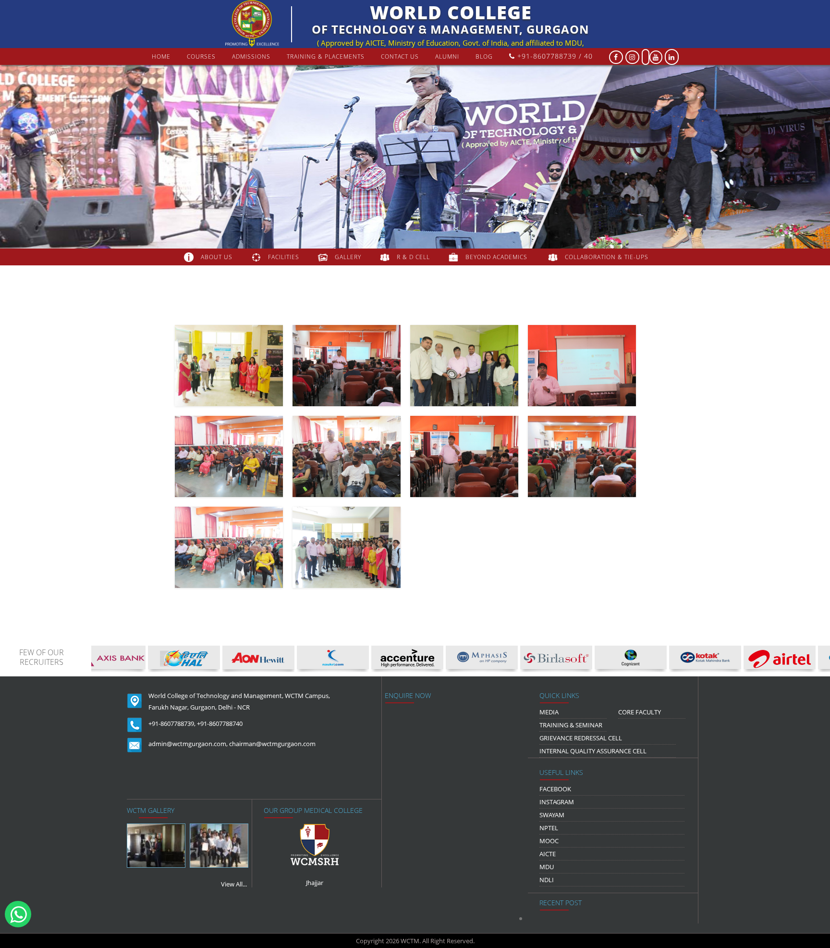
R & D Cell (413, 257)
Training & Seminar (570, 725)
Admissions (251, 56)
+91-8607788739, (171, 723)
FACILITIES (283, 257)
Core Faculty (639, 712)
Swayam (551, 815)
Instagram (556, 802)
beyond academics (497, 257)
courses (201, 56)
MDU (546, 866)
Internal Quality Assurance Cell (593, 751)
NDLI (546, 879)
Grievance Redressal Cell (580, 738)
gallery (348, 257)
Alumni (447, 56)
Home (161, 56)
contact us (400, 56)
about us (216, 257)
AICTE (547, 853)
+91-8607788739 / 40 (554, 56)
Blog (484, 56)
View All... (234, 884)
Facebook (555, 789)
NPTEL (548, 827)
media (549, 712)
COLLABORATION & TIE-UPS (606, 257)
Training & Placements (326, 56)
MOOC (549, 840)
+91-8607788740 (220, 723)
